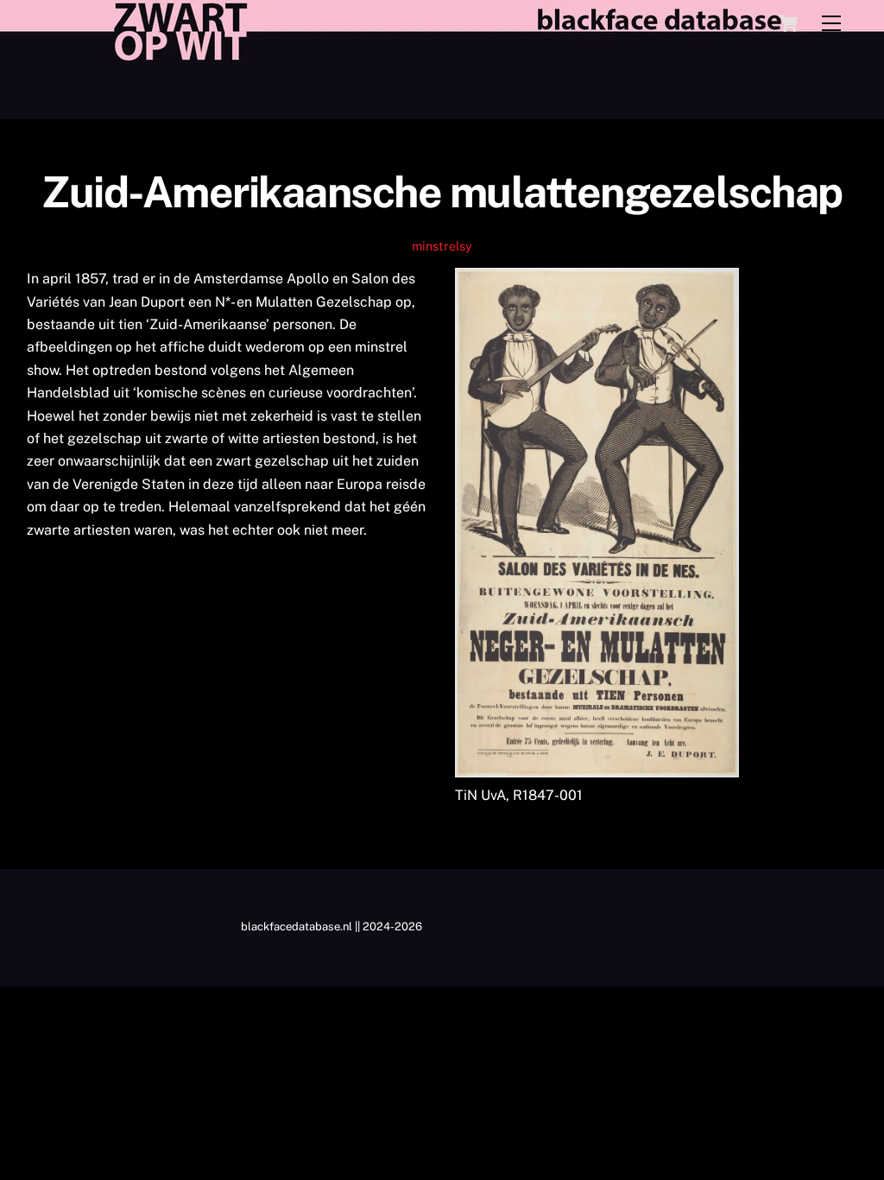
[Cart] (788, 23)
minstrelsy (442, 245)
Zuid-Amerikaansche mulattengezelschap (442, 192)
